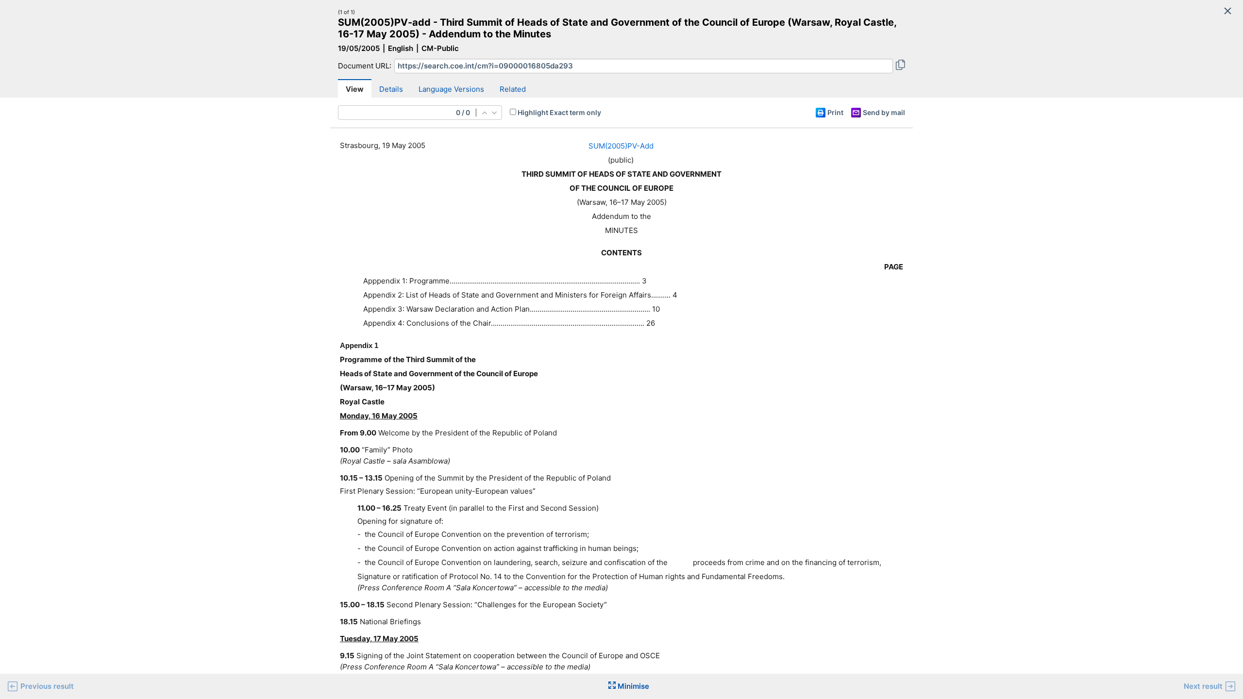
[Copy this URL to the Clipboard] (900, 66)
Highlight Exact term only (559, 112)
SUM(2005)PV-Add (621, 145)
